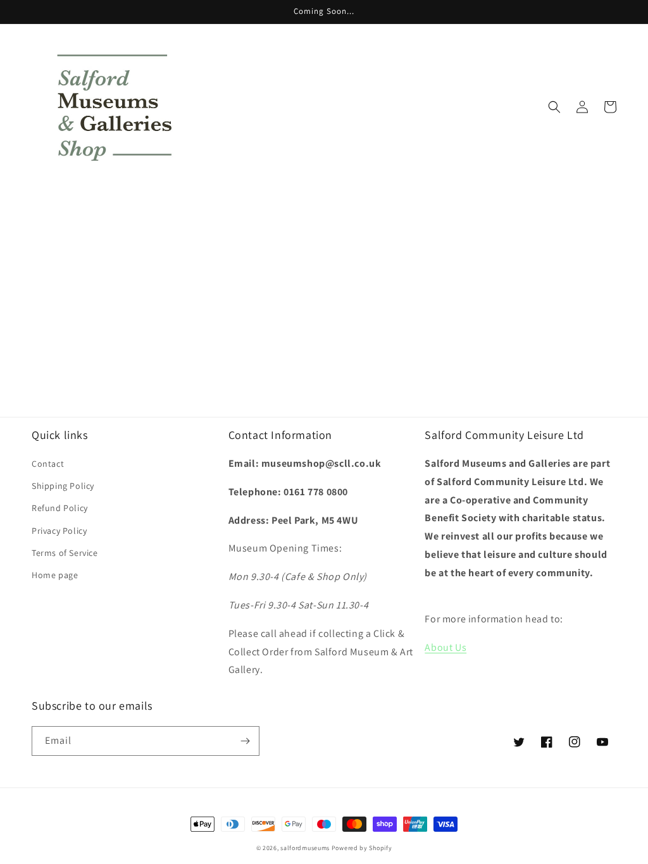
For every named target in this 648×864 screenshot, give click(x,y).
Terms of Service (65, 553)
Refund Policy (60, 508)
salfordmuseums (305, 848)
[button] (554, 107)
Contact (48, 463)
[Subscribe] (245, 741)
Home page (55, 575)
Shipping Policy (63, 485)
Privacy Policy (59, 530)
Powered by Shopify (362, 848)
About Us (445, 647)
